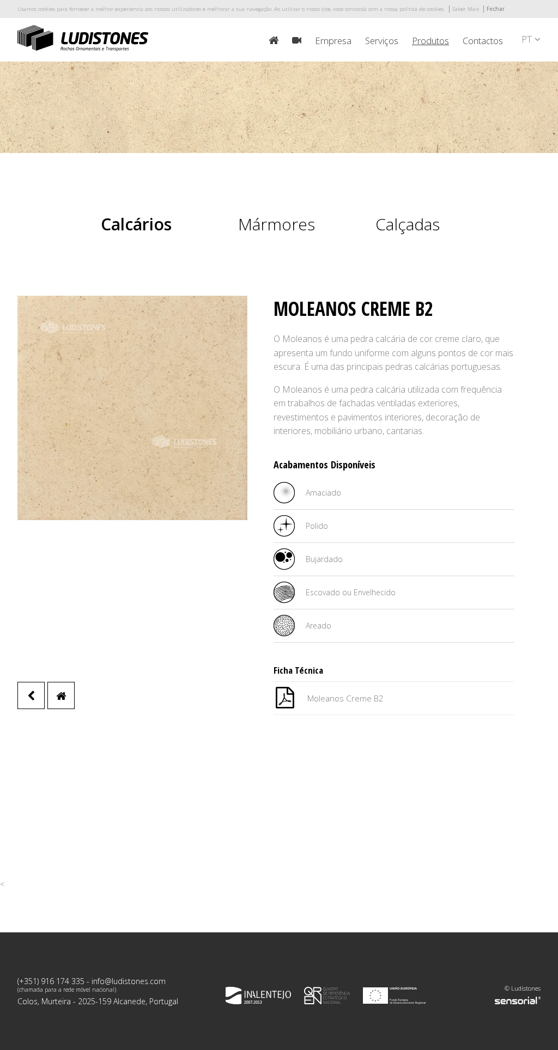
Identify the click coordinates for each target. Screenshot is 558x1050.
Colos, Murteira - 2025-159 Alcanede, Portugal (97, 1001)
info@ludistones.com (129, 981)
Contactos (483, 40)
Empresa (333, 40)
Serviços (381, 40)
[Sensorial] (518, 1000)
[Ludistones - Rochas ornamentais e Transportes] (82, 48)
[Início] (273, 40)
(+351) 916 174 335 (50, 981)
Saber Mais (465, 9)
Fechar (496, 9)
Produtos (430, 40)
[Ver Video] (296, 40)
